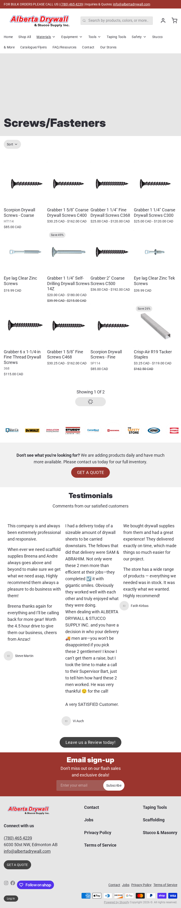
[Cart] (172, 20)
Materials (44, 37)
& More (9, 47)
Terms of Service (100, 845)
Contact (88, 47)
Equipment (69, 37)
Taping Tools (116, 37)
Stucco (157, 37)
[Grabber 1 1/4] (112, 183)
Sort (10, 144)
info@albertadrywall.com (131, 4)
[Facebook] (12, 885)
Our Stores (108, 47)
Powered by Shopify (116, 902)
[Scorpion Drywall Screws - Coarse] (25, 183)
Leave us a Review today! (91, 742)
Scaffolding (154, 819)
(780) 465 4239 (71, 4)
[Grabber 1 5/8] (68, 183)
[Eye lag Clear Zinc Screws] (25, 252)
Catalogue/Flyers (33, 47)
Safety (137, 37)
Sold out (25, 267)
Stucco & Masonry (160, 832)
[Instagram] (6, 885)
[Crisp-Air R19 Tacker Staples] (155, 325)
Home (8, 37)
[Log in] (161, 20)
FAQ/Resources (65, 47)
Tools (92, 37)
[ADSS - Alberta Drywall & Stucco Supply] (39, 20)
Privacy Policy (97, 832)
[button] (25, 198)
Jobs (88, 819)
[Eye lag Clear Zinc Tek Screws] (155, 252)
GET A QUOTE (90, 472)
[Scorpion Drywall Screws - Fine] (112, 325)
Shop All (24, 37)
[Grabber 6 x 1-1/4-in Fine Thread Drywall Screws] (25, 325)
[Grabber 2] (112, 252)
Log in (11, 898)
